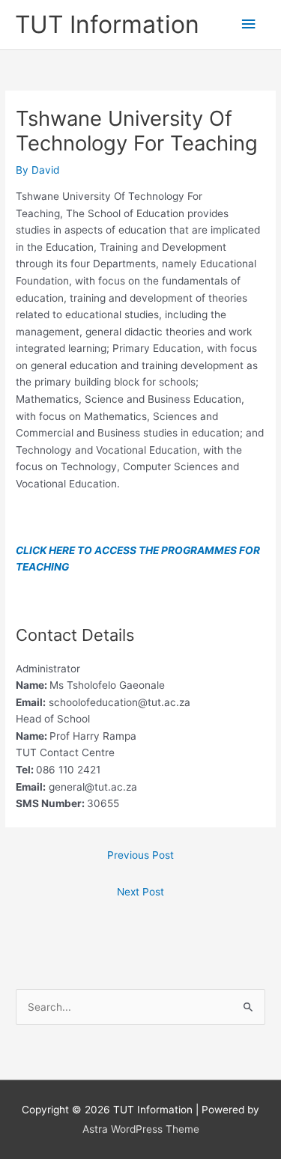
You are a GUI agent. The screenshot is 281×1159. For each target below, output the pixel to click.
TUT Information (107, 24)
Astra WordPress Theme (140, 1129)
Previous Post (140, 855)
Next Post (140, 892)
